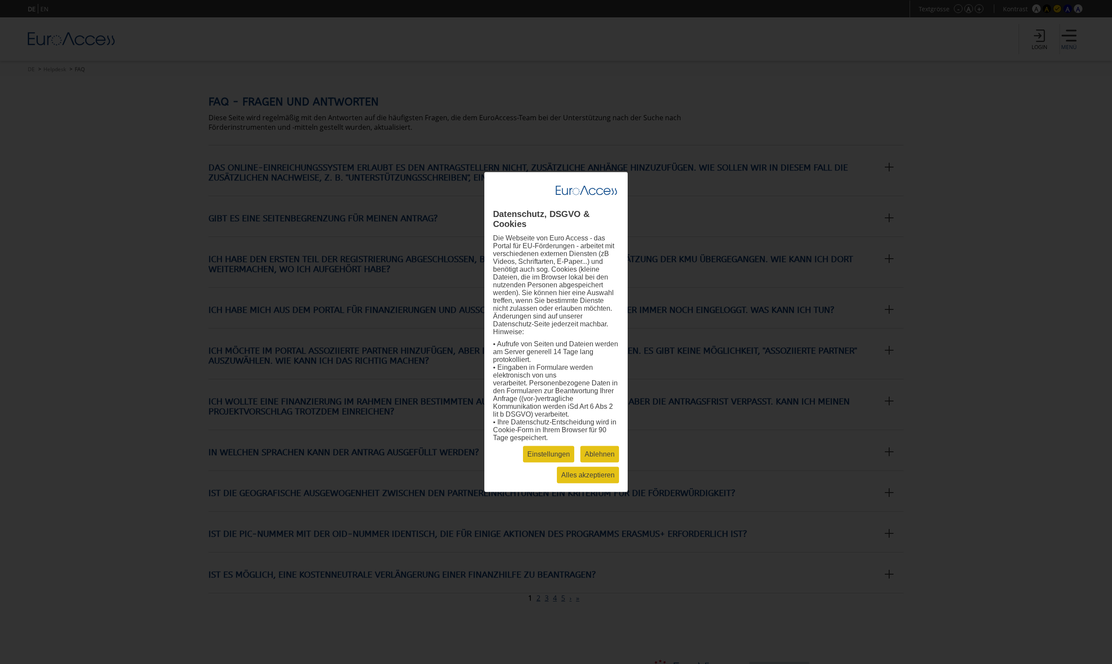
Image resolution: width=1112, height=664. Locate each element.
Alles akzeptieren (588, 475)
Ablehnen (600, 454)
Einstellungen (548, 454)
